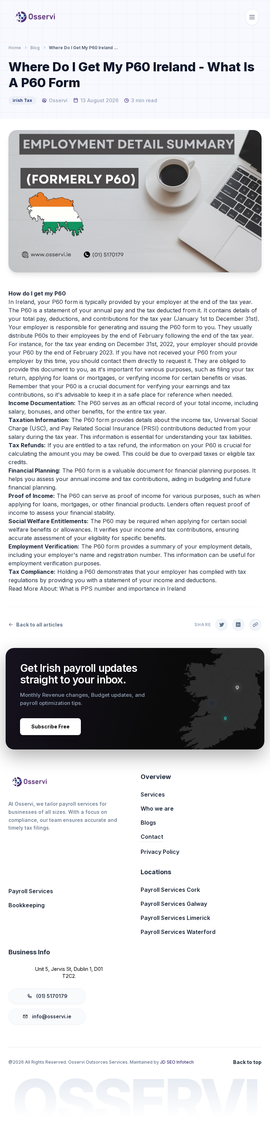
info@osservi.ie (51, 1016)
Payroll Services (30, 891)
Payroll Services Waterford (178, 931)
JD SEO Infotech (177, 1062)
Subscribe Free (50, 726)
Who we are (157, 808)
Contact (152, 836)
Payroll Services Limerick (175, 917)
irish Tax (22, 100)
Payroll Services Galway (174, 903)
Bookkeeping (26, 905)
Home (14, 47)
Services (153, 794)
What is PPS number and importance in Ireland (122, 588)
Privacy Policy (160, 851)
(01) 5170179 (52, 996)
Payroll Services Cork (170, 889)
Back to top (247, 1062)
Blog (35, 47)
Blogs (148, 822)
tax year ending (85, 344)
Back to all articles (39, 625)
